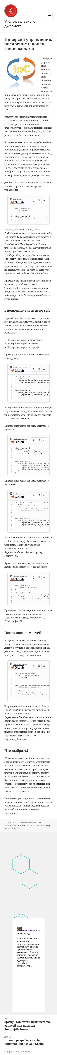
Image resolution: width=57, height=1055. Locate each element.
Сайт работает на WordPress (17, 1051)
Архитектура (10, 825)
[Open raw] (38, 200)
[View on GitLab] (17, 203)
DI (12, 828)
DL (15, 828)
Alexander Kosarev (29, 822)
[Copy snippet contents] (33, 200)
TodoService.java (18, 368)
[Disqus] (28, 874)
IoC (18, 828)
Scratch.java (17, 199)
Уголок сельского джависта (19, 23)
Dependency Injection (29, 825)
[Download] (44, 200)
